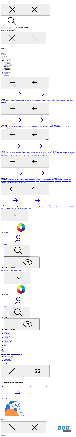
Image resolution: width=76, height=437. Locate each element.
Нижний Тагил (7, 341)
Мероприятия (7, 72)
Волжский (6, 334)
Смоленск (6, 344)
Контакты (6, 75)
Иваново (6, 337)
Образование (7, 66)
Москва (5, 332)
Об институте (7, 63)
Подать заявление (8, 64)
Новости (6, 73)
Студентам (6, 67)
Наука (5, 70)
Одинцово (6, 342)
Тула (5, 345)
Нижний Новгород (8, 340)
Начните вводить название (21, 27)
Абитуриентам (7, 69)
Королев (6, 338)
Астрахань (6, 333)
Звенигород (7, 336)
